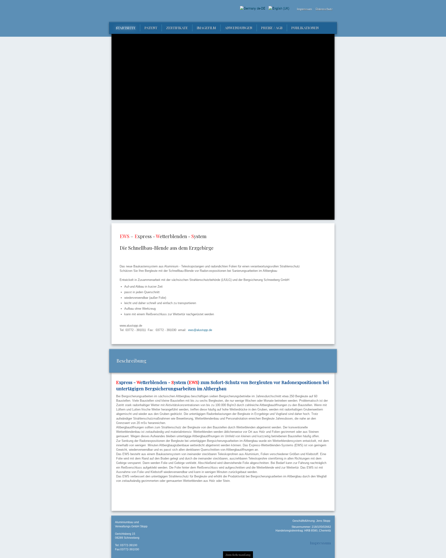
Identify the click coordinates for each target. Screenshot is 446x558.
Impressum (320, 542)
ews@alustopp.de (200, 330)
